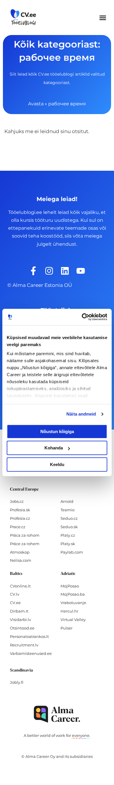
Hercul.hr (69, 611)
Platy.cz (68, 535)
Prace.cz (17, 526)
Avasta (36, 104)
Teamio (68, 509)
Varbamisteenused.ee (31, 653)
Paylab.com (72, 552)
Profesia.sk (20, 509)
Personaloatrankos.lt (29, 636)
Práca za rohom (24, 535)
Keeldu (57, 464)
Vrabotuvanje (73, 602)
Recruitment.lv (24, 645)
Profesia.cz (20, 518)
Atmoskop (20, 552)
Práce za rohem (24, 543)
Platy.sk (68, 543)
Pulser (66, 628)
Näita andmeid (81, 413)
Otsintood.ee (22, 628)
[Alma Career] (57, 714)
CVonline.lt (20, 586)
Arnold (67, 501)
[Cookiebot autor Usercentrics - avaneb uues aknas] (82, 317)
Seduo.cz (69, 518)
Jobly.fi (16, 682)
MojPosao (70, 586)
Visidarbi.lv (20, 619)
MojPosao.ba (73, 594)
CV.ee (15, 602)
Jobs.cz (17, 501)
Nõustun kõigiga (57, 431)
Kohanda (53, 447)
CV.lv (14, 594)
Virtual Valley (73, 619)
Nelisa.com (20, 560)
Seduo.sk (69, 526)
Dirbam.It (19, 611)
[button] (102, 17)
